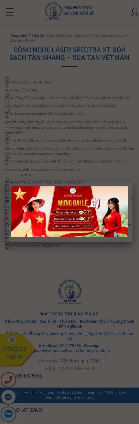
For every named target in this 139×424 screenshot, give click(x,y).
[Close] (132, 181)
